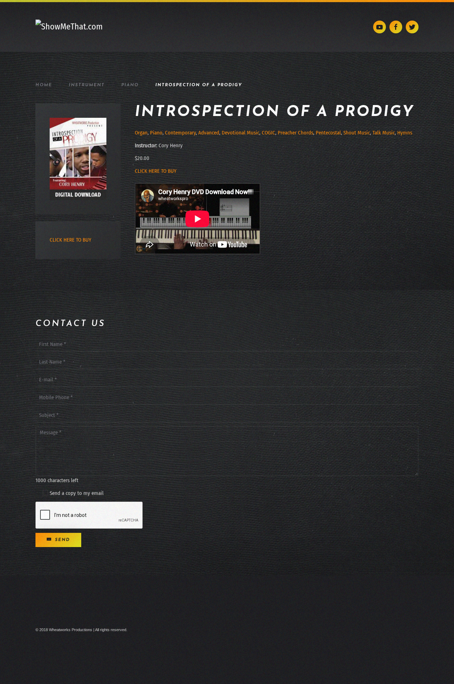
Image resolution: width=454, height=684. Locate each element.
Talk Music (383, 132)
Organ (141, 132)
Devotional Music (240, 132)
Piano (130, 85)
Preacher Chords (295, 132)
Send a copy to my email (76, 493)
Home (43, 85)
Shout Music (356, 132)
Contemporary (180, 132)
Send (61, 540)
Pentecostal (328, 132)
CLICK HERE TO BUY (155, 171)
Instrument (87, 85)
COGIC (268, 132)
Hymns (404, 132)
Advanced (208, 132)
